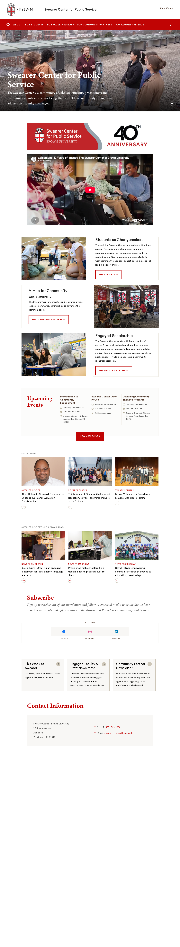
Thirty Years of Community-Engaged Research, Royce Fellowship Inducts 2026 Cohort (89, 498)
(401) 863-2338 (113, 727)
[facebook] (64, 631)
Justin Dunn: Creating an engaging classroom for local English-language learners (42, 572)
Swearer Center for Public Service (70, 9)
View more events (90, 436)
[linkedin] (116, 631)
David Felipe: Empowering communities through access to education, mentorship (133, 572)
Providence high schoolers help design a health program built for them (86, 572)
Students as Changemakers (119, 240)
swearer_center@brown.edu (118, 733)
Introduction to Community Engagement (69, 399)
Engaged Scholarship (114, 336)
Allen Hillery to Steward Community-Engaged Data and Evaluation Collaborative (43, 498)
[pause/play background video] (172, 103)
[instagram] (90, 631)
